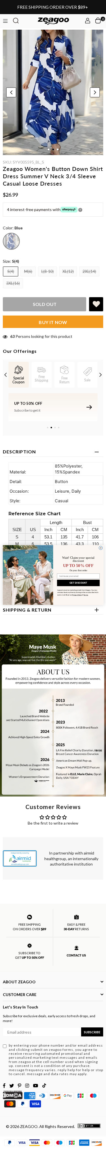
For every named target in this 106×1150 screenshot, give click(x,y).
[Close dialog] (100, 548)
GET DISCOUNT (78, 583)
